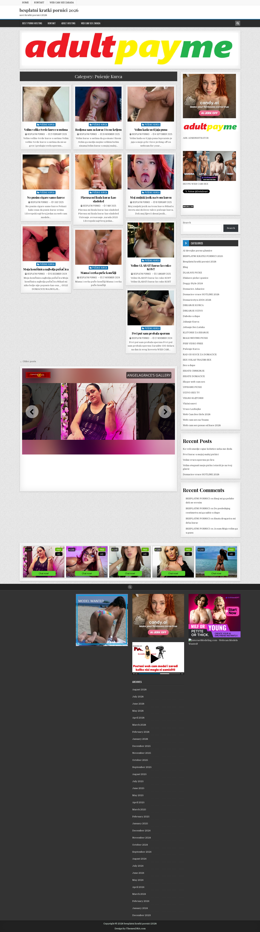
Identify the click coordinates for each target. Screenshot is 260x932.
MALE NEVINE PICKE (195, 338)
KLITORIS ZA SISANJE (196, 332)
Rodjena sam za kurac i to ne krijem (98, 129)
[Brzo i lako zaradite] (102, 645)
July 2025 (138, 781)
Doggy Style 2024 (193, 283)
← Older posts (28, 361)
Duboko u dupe (191, 316)
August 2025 (139, 774)
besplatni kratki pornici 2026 (48, 10)
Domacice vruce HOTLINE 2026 (201, 294)
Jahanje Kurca (191, 321)
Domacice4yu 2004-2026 (197, 300)
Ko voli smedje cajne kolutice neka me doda (207, 449)
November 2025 (141, 753)
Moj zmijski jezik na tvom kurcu (151, 197)
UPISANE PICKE (192, 387)
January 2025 (140, 823)
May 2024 (137, 880)
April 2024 (138, 887)
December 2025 (141, 746)
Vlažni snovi (190, 403)
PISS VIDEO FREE (193, 343)
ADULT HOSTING (68, 23)
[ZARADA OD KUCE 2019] (158, 674)
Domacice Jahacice (193, 289)
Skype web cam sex (194, 381)
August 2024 (139, 858)
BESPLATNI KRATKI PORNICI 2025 (203, 256)
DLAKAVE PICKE (192, 272)
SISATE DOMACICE (194, 376)
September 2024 (141, 851)
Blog (185, 267)
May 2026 (138, 710)
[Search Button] (130, 587)
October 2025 (140, 760)
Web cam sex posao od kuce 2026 (202, 425)
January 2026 (140, 739)
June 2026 (138, 703)
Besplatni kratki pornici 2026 (199, 261)
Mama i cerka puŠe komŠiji (98, 273)
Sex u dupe (189, 365)
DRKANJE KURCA (193, 305)
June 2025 (138, 788)
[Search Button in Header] (237, 23)
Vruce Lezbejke (192, 409)
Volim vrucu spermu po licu (198, 460)
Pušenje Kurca (47, 124)
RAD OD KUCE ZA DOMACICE (200, 354)
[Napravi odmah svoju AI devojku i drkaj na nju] (209, 117)
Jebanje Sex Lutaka (194, 327)
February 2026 (140, 732)
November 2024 (141, 837)
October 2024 (140, 844)
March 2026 (139, 724)
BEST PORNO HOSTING (32, 23)
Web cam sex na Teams (196, 420)
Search (187, 222)
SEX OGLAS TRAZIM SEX (197, 359)
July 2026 (138, 696)
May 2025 (138, 795)
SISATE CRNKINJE (193, 370)
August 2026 (139, 689)
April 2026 (138, 717)
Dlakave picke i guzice (195, 278)
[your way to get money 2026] (130, 64)
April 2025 (138, 802)
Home (25, 2)
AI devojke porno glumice (197, 250)
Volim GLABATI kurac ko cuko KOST (151, 267)
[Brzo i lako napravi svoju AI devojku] (209, 180)
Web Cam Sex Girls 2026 (196, 414)
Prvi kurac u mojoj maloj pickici (201, 454)
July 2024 (137, 865)
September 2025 (142, 767)
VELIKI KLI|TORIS (193, 398)
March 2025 (139, 809)
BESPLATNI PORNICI (36, 134)
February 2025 (140, 816)
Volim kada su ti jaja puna (150, 129)
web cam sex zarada (62, 2)
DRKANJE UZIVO (193, 310)
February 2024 (140, 901)
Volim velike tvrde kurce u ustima (46, 129)
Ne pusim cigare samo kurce (46, 197)
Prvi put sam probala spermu (151, 333)
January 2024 (140, 908)
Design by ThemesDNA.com (130, 928)
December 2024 (141, 830)
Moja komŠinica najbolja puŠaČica (45, 269)
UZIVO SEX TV (191, 392)
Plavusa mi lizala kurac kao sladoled (98, 199)
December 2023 (141, 915)
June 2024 (138, 873)
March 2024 (139, 894)
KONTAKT (39, 2)
